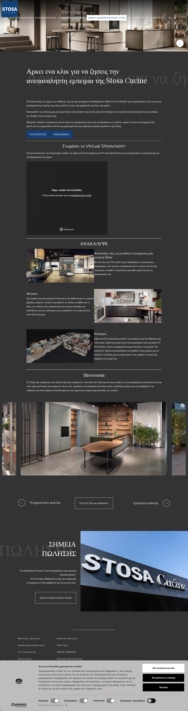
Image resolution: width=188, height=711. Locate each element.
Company (138, 17)
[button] (172, 18)
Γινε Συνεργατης (27, 652)
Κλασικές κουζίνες (45, 17)
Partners (62, 645)
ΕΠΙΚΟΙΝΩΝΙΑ (61, 134)
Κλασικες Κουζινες (67, 638)
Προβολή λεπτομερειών (50, 705)
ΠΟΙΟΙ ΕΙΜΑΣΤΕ (66, 652)
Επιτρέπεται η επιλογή (163, 677)
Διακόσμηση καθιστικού (71, 17)
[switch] (83, 700)
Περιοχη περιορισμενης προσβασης (70, 659)
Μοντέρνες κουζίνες (21, 17)
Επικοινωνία (24, 658)
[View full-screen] (182, 405)
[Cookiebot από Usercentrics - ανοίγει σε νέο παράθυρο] (19, 705)
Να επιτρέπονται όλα (163, 668)
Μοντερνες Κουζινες (29, 638)
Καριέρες (155, 17)
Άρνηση (163, 687)
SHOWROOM (38, 134)
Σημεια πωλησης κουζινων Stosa (106, 17)
